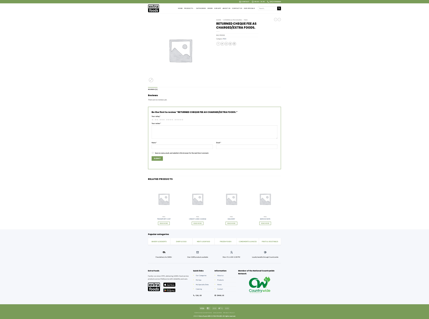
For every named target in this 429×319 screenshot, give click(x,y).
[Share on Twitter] (222, 44)
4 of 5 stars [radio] (169, 119)
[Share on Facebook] (218, 44)
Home (180, 8)
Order (210, 8)
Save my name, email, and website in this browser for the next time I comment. (182, 153)
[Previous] (148, 206)
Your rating (156, 116)
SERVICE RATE (265, 219)
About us (220, 275)
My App (198, 280)
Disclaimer (217, 313)
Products (188, 8)
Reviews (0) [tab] (153, 89)
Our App (217, 8)
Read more (164, 223)
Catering (199, 289)
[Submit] (279, 8)
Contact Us (237, 8)
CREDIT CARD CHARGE (197, 219)
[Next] (281, 206)
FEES (245, 20)
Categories (201, 8)
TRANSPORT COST (164, 219)
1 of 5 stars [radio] (152, 119)
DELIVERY (231, 219)
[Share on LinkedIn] (234, 44)
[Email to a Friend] (226, 44)
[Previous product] (279, 19)
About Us (226, 8)
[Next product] (275, 19)
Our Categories (201, 275)
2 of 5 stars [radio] (156, 119)
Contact (220, 289)
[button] (151, 80)
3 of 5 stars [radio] (162, 119)
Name (154, 143)
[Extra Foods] (161, 8)
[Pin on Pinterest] (230, 44)
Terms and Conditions (203, 313)
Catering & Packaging (232, 20)
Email (218, 143)
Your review (156, 123)
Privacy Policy (229, 313)
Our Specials (249, 8)
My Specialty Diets (202, 284)
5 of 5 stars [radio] (178, 119)
